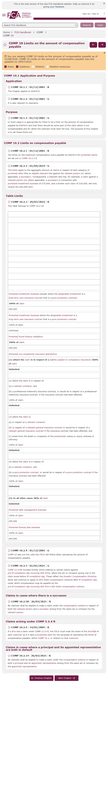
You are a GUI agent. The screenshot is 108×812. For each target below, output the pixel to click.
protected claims (89, 155)
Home (6, 32)
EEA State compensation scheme (67, 587)
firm (14, 631)
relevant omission (23, 386)
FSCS (37, 91)
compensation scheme (74, 606)
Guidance (24, 66)
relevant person (72, 173)
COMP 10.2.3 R (29, 158)
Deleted (39, 66)
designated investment (69, 294)
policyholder (60, 436)
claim (73, 125)
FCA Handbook (23, 32)
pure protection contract (64, 298)
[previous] (93, 45)
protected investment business (23, 184)
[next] (102, 45)
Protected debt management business (27, 510)
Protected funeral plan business (24, 527)
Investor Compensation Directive (79, 576)
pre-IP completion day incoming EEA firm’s (29, 587)
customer (17, 635)
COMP (40, 32)
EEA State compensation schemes (56, 580)
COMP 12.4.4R (15, 570)
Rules (11, 66)
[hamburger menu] (4, 15)
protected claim (15, 173)
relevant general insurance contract (44, 428)
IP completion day (36, 576)
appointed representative (44, 663)
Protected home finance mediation (26, 337)
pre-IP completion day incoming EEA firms (29, 573)
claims (56, 170)
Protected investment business (24, 294)
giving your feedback (53, 6)
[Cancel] (104, 53)
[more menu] (104, 13)
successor (25, 177)
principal (19, 663)
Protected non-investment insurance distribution (33, 354)
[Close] (104, 4)
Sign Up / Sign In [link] (91, 14)
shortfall (92, 631)
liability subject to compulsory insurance (70, 360)
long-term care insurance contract (25, 298)
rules (32, 555)
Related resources (60, 66)
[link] (19, 15)
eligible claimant (40, 173)
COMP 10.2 (43, 638)
